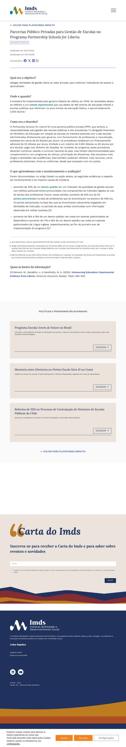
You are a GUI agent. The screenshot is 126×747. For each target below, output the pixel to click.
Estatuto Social (16, 652)
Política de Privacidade (18, 655)
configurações (13, 744)
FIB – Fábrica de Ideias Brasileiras (27, 685)
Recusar (83, 738)
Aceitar (64, 738)
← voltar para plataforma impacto (32, 25)
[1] (49, 210)
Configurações (106, 738)
